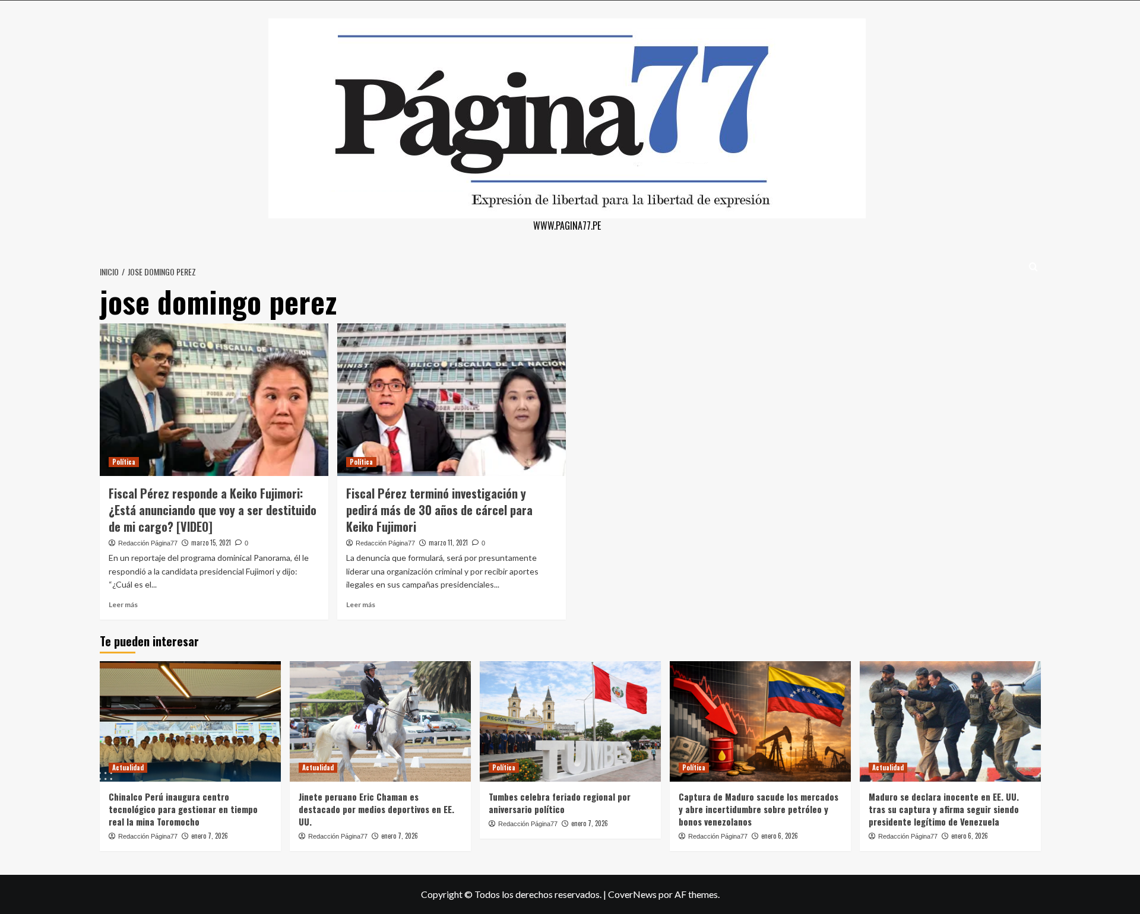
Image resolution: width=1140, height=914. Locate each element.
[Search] (1033, 266)
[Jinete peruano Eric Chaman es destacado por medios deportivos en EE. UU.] (380, 721)
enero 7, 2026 (209, 835)
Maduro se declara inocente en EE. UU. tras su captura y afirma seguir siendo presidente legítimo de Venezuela (944, 809)
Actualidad (128, 767)
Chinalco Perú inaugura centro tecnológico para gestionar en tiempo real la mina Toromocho (183, 809)
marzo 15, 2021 (211, 542)
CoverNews (632, 894)
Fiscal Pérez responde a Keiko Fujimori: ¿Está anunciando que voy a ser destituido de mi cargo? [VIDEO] (212, 509)
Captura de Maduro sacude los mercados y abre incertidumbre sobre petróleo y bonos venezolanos (758, 809)
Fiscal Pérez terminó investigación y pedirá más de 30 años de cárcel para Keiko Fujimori (439, 509)
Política (123, 461)
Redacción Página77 (148, 543)
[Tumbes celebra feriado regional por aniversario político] (570, 721)
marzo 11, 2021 (448, 542)
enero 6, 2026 (779, 835)
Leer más (123, 604)
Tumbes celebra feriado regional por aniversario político (560, 802)
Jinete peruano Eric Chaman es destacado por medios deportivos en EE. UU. (376, 809)
